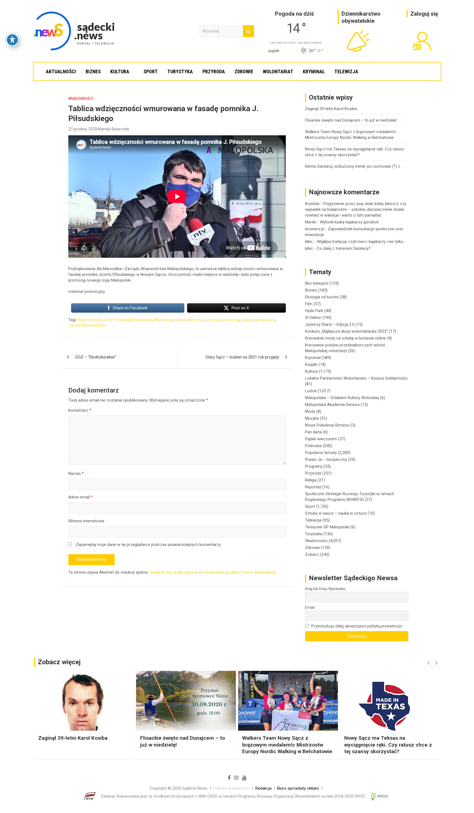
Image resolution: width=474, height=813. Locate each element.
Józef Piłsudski (117, 320)
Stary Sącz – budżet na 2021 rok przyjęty (242, 357)
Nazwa (76, 473)
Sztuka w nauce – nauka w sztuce (335, 513)
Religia (311, 480)
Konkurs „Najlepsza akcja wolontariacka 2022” (346, 331)
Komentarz (79, 410)
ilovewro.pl (314, 228)
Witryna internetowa (86, 520)
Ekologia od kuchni (321, 297)
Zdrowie (244, 71)
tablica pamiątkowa (258, 320)
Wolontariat (278, 71)
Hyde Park (314, 310)
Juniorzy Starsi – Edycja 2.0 (329, 324)
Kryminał (314, 71)
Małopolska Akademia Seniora (332, 404)
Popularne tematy (321, 452)
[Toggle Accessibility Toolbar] (12, 39)
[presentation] (428, 663)
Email (310, 607)
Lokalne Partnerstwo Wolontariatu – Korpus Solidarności (356, 378)
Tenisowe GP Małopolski (327, 527)
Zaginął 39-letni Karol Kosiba (331, 108)
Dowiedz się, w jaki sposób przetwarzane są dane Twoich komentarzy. (213, 572)
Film (308, 303)
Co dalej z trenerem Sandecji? (344, 248)
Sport (150, 71)
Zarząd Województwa (87, 325)
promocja (231, 320)
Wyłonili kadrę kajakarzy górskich (349, 222)
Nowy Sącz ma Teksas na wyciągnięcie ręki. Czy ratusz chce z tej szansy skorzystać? (286, 745)
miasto (180, 320)
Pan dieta (313, 432)
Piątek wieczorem (321, 438)
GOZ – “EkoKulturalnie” (95, 357)
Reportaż (313, 486)
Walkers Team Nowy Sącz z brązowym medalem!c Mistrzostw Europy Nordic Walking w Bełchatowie (185, 745)
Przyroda (213, 71)
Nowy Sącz (197, 320)
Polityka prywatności (231, 788)
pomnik (214, 320)
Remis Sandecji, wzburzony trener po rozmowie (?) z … (354, 166)
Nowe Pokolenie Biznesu (327, 425)
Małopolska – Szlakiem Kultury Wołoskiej (342, 397)
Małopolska (142, 320)
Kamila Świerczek (114, 129)
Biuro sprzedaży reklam (298, 788)
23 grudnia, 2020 (82, 129)
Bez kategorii (316, 283)
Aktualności (61, 71)
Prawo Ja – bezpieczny (326, 459)
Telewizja (346, 71)
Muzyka (312, 418)
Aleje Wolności (89, 320)
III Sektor (313, 317)
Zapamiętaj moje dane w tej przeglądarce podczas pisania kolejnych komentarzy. (148, 544)
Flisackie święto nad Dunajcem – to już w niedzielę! (351, 120)
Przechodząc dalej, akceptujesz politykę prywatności (356, 626)
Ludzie (311, 390)
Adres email (80, 497)
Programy (314, 466)
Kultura (119, 71)
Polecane (313, 445)
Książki (311, 364)
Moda (310, 411)
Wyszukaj (248, 31)
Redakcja (263, 788)
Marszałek (163, 320)
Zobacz (312, 554)
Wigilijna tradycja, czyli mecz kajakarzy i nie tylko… (361, 241)
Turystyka (180, 71)
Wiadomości (80, 98)
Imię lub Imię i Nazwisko (325, 589)
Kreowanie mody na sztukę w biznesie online (345, 338)
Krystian (312, 203)
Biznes (93, 71)
